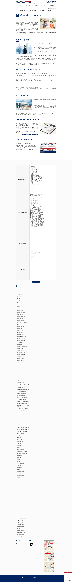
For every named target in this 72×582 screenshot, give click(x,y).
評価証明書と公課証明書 (20, 526)
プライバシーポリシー (20, 300)
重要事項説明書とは (20, 441)
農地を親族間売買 (33, 202)
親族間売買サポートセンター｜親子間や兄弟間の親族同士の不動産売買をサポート (23, 2)
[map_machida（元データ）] (49, 571)
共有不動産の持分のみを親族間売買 (35, 198)
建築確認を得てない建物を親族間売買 (36, 206)
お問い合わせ (52, 5)
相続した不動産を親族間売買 (34, 199)
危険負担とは (33, 239)
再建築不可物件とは (34, 256)
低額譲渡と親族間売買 (20, 330)
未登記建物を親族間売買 (34, 203)
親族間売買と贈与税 (34, 260)
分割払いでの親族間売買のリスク (22, 433)
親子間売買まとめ (33, 182)
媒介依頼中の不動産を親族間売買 (22, 414)
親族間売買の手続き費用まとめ (35, 174)
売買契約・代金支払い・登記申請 (22, 322)
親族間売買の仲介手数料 (34, 190)
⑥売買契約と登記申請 (34, 172)
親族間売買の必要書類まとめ (35, 181)
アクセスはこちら (36, 281)
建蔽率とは (18, 459)
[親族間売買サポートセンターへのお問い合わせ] (48, 153)
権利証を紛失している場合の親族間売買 (37, 212)
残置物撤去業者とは (34, 250)
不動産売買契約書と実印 (34, 189)
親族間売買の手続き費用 (20, 326)
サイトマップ (19, 304)
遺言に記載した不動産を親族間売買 (36, 219)
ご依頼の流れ (36, 5)
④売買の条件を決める (34, 170)
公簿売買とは (33, 254)
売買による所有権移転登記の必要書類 (22, 510)
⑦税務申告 (32, 173)
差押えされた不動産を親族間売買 (36, 213)
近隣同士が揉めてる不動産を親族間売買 (37, 225)
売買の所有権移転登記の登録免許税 (36, 264)
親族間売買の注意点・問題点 (21, 290)
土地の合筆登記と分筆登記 (21, 514)
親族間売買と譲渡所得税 (34, 261)
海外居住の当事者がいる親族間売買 (36, 217)
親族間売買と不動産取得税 (35, 263)
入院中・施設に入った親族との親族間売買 (37, 222)
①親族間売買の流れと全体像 (35, 167)
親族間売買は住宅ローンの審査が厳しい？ (37, 177)
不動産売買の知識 (19, 294)
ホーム (20, 5)
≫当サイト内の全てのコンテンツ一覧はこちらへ (29, 134)
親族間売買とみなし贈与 (20, 328)
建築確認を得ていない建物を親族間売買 (23, 389)
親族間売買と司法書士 (34, 185)
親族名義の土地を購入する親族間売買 (36, 220)
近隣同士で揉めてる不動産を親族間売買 (23, 431)
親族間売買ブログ (19, 306)
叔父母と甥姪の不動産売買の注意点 (22, 346)
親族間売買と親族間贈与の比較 (35, 179)
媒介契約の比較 (33, 255)
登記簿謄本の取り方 (20, 520)
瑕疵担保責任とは (33, 238)
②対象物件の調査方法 (34, 168)
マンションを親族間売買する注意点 (36, 195)
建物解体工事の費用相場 (34, 248)
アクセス (44, 5)
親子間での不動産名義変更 (21, 362)
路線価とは (32, 245)
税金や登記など (19, 296)
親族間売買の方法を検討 (20, 320)
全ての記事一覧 (19, 308)
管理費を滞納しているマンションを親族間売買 (23, 406)
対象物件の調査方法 (20, 314)
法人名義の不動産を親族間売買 (35, 211)
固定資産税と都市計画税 (20, 524)
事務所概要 (18, 298)
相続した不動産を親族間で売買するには (23, 374)
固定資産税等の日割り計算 (21, 532)
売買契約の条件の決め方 (20, 318)
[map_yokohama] (49, 560)
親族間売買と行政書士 (34, 186)
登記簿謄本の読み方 (20, 522)
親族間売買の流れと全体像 (21, 312)
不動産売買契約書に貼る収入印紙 (22, 451)
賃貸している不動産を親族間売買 (36, 209)
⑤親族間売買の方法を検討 (35, 171)
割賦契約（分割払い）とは (35, 251)
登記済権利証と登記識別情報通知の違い (23, 518)
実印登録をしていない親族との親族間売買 (37, 221)
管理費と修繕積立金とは (20, 483)
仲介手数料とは (19, 435)
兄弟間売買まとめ (33, 183)
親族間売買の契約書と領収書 (35, 188)
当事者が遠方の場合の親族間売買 (36, 216)
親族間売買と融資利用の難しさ (21, 364)
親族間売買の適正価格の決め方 (21, 316)
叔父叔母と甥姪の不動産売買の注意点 (36, 184)
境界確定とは (19, 437)
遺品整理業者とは (33, 249)
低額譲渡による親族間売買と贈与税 (36, 176)
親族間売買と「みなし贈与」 (35, 175)
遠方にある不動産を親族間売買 (21, 391)
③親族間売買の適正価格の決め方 (36, 169)
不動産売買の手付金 (34, 253)
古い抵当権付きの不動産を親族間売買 (22, 408)
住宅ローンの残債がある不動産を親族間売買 (23, 369)
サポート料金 (28, 5)
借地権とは (18, 447)
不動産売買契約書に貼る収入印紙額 (36, 236)
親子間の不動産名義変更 (34, 192)
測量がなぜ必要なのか (20, 439)
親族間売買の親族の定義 (34, 191)
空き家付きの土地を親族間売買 (35, 208)
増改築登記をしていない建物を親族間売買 (36, 204)
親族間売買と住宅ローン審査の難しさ (36, 194)
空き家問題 (18, 528)
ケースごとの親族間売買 (20, 292)
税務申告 (18, 324)
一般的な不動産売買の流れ (35, 246)
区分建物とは (19, 443)
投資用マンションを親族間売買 (35, 210)
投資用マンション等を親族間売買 (22, 397)
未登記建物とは (19, 516)
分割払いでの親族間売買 (34, 226)
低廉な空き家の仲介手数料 (21, 530)
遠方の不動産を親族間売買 (35, 207)
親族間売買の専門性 (34, 166)
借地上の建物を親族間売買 (34, 200)
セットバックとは (19, 445)
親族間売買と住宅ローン (20, 332)
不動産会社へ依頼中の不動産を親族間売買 (37, 218)
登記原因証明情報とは (20, 536)
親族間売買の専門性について (21, 310)
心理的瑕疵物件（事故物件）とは (36, 237)
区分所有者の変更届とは (34, 242)
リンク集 (18, 302)
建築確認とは (33, 257)
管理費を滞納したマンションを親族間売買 (37, 214)
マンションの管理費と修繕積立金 (36, 252)
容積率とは (32, 241)
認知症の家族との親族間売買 (34, 205)
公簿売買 (18, 487)
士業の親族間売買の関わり (35, 187)
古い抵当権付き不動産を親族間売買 (36, 215)
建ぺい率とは (33, 240)
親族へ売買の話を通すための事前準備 (36, 180)
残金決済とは (33, 247)
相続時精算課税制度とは (20, 534)
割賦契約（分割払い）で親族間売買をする (37, 178)
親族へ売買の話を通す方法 (21, 338)
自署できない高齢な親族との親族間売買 (37, 224)
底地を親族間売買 (33, 201)
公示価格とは (33, 243)
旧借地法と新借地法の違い (35, 235)
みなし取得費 (33, 262)
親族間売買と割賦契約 (20, 334)
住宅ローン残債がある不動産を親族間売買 (36, 197)
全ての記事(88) (18, 543)
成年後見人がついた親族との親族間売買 (37, 223)
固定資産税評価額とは (34, 244)
